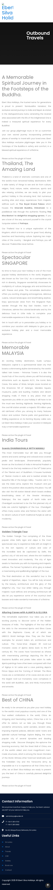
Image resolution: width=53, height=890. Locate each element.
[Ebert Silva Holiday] (13, 11)
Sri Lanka (8, 842)
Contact (8, 870)
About (7, 847)
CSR (6, 856)
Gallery (8, 861)
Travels (8, 851)
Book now (9, 865)
